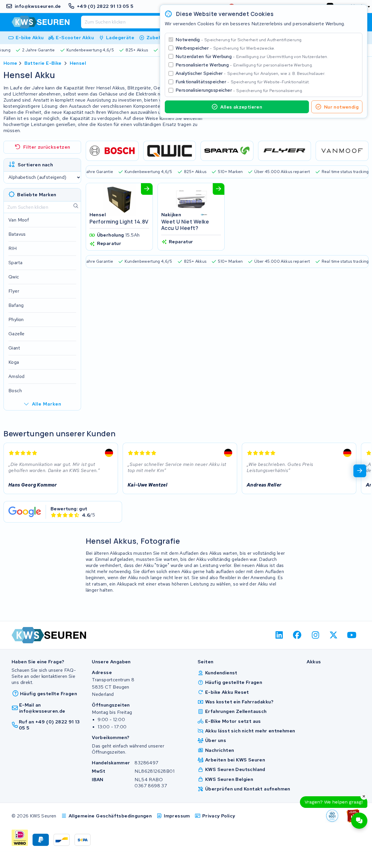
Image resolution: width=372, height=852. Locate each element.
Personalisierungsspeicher (239, 90)
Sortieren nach (35, 165)
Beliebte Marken (36, 195)
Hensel (78, 63)
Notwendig (239, 40)
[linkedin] (279, 635)
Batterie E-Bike (43, 63)
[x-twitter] (333, 635)
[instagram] (315, 635)
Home (10, 63)
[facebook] (297, 635)
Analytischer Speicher (250, 73)
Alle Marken (46, 404)
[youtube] (351, 635)
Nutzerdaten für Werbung (252, 56)
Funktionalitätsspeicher (243, 82)
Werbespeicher (225, 48)
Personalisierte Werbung (244, 65)
